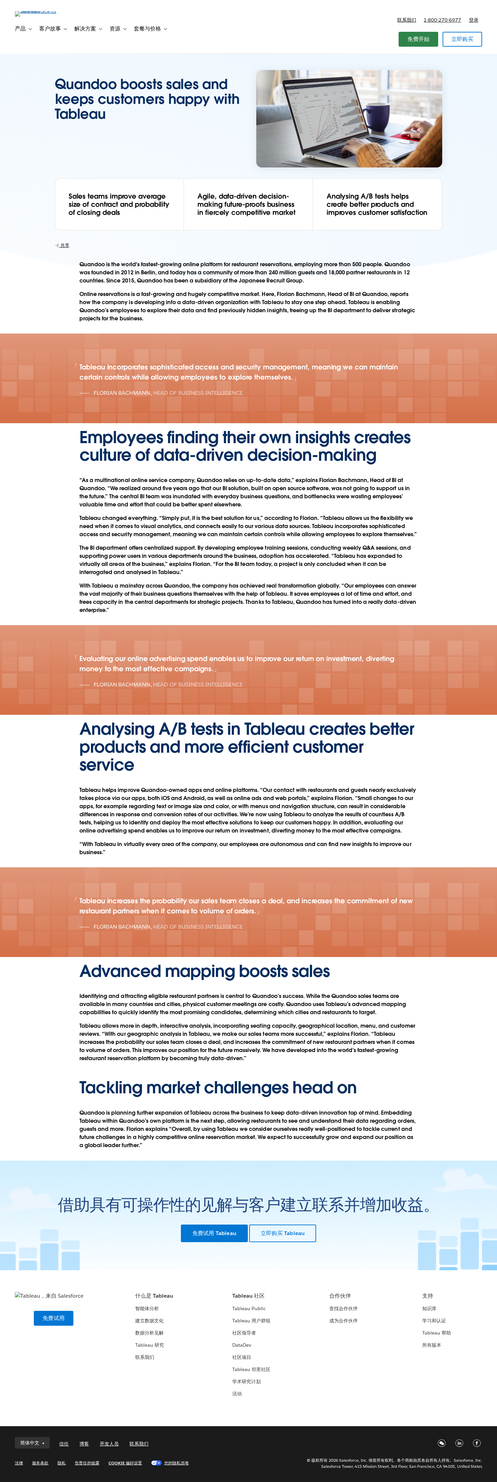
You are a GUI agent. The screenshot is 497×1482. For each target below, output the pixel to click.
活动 (237, 1394)
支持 (427, 1295)
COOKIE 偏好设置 (125, 1463)
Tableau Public (249, 1308)
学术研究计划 (246, 1381)
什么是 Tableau (154, 1295)
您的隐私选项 (176, 1463)
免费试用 (54, 1318)
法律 (19, 1463)
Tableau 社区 (248, 1295)
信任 (64, 1444)
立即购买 (462, 39)
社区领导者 (244, 1333)
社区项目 (241, 1357)
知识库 (429, 1308)
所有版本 (431, 1345)
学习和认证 (434, 1321)
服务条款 (40, 1463)
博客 (84, 1444)
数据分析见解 (149, 1333)
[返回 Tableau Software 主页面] (40, 11)
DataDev (241, 1345)
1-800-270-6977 (442, 20)
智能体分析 (147, 1308)
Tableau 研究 (149, 1345)
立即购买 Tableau (283, 1233)
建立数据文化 (149, 1321)
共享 (64, 245)
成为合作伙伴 (343, 1321)
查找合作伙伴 (343, 1308)
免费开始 (418, 39)
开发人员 (109, 1444)
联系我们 (406, 20)
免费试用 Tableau (214, 1233)
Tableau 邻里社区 (251, 1369)
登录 (473, 20)
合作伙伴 (340, 1295)
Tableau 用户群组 (251, 1321)
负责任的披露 (87, 1463)
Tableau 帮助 (436, 1333)
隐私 (61, 1463)
